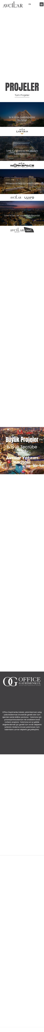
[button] (42, 4)
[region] (22, 1010)
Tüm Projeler (22, 95)
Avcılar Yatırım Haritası (22, 460)
